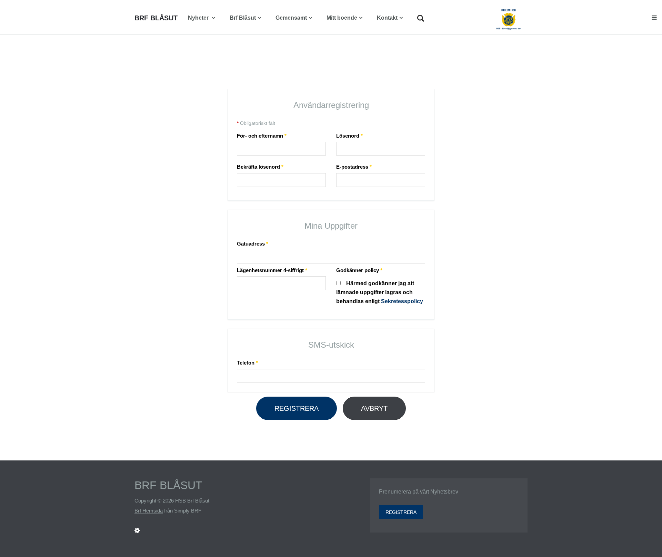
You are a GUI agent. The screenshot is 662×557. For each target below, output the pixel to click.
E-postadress (354, 167)
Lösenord (349, 136)
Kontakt (387, 18)
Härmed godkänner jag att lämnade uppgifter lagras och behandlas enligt (379, 292)
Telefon (247, 363)
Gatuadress (252, 244)
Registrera (296, 408)
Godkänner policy (359, 270)
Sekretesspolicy (402, 301)
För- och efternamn (262, 136)
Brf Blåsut (243, 18)
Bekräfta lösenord (260, 167)
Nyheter (199, 18)
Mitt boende (342, 18)
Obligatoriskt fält (256, 123)
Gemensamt (291, 18)
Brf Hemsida (148, 511)
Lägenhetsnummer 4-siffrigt (272, 270)
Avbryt (374, 408)
